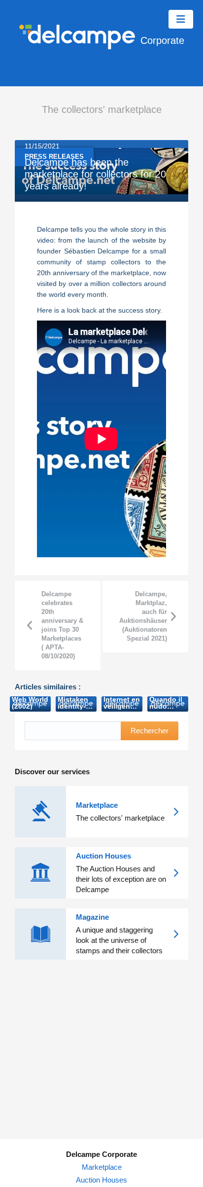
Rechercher (150, 730)
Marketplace (102, 1167)
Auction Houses (101, 1180)
